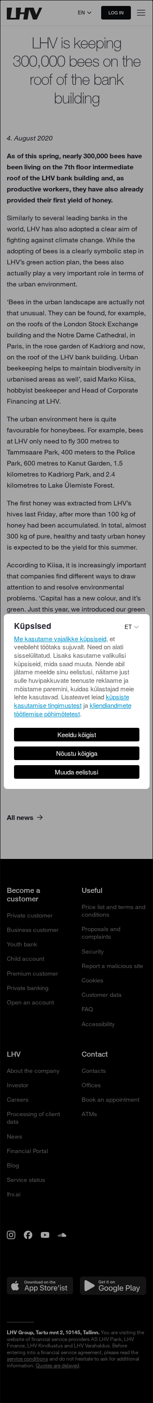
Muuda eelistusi (76, 771)
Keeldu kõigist (76, 734)
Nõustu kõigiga (76, 753)
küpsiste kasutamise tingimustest (71, 701)
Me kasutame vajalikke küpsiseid (60, 638)
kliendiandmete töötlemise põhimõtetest (72, 709)
